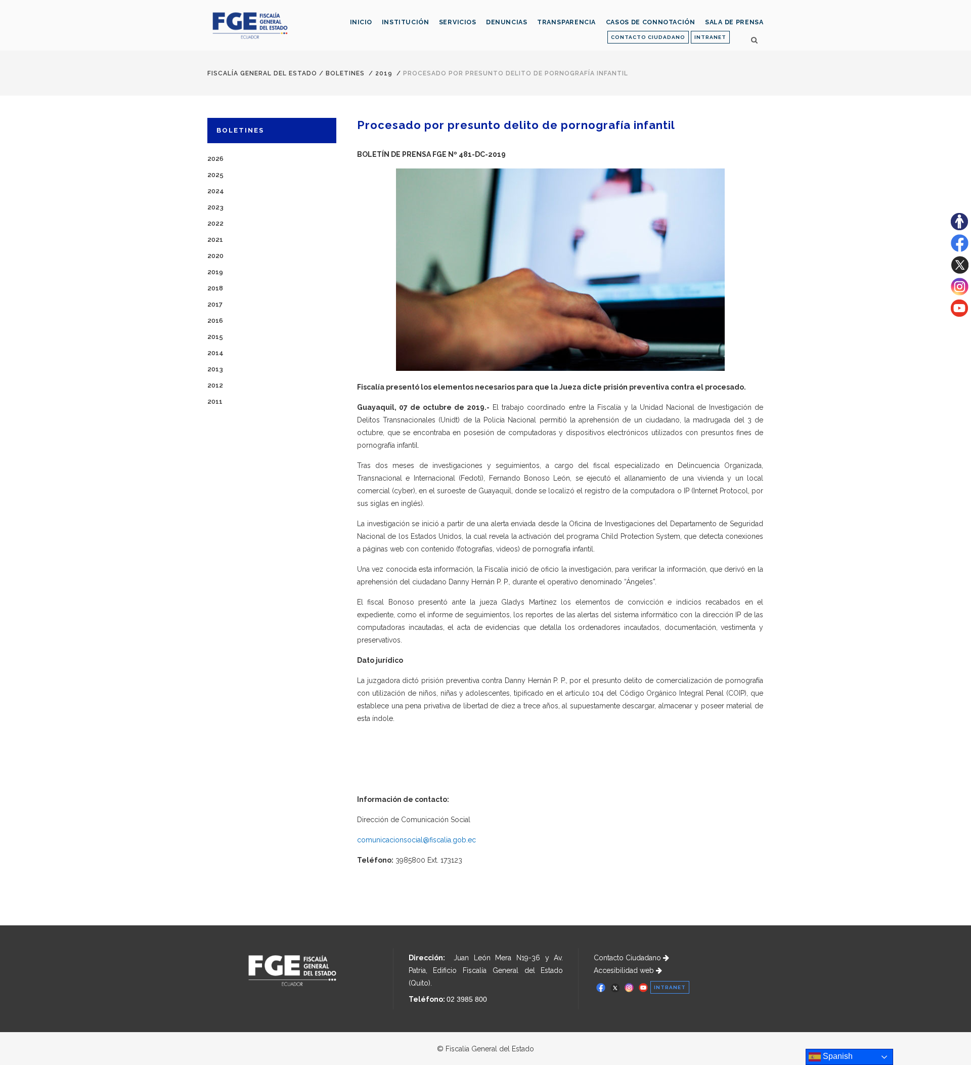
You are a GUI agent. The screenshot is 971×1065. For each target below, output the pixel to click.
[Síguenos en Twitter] (959, 271)
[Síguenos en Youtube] (959, 314)
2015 (215, 336)
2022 (215, 223)
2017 (215, 304)
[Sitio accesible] (959, 228)
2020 (215, 256)
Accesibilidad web (625, 970)
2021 (215, 239)
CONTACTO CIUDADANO (648, 37)
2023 (215, 207)
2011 (215, 401)
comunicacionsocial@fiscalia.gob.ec (416, 840)
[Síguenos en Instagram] (959, 293)
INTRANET (710, 37)
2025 (215, 175)
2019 (383, 73)
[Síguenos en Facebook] (959, 249)
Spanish (837, 1056)
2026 (215, 158)
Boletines (345, 73)
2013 (215, 369)
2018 (215, 288)
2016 (215, 320)
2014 (215, 353)
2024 (215, 191)
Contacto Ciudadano (628, 958)
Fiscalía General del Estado (262, 73)
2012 (215, 385)
